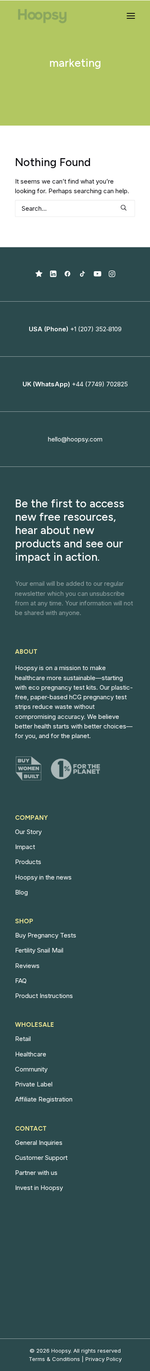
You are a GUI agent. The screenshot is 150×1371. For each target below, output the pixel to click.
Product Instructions (44, 996)
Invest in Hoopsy (39, 1188)
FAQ (21, 981)
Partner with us (36, 1173)
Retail (23, 1039)
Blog (21, 892)
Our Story (28, 832)
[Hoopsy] (42, 16)
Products (28, 862)
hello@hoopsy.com (75, 439)
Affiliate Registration (43, 1099)
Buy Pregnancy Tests (45, 935)
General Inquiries (38, 1143)
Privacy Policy (103, 1359)
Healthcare (30, 1054)
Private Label (33, 1084)
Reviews (27, 966)
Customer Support (41, 1158)
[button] (131, 16)
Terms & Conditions (54, 1359)
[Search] (75, 208)
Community (31, 1069)
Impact (25, 847)
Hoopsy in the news (43, 877)
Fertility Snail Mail (39, 950)
